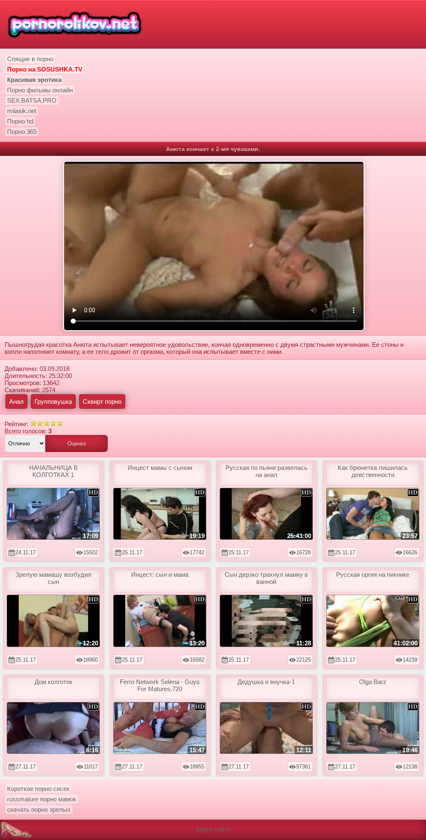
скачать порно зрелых (39, 809)
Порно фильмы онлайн (40, 90)
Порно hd (20, 121)
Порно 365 (22, 131)
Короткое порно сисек (38, 788)
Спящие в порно (30, 58)
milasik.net (21, 110)
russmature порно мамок (41, 799)
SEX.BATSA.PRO (32, 100)
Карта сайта (213, 829)
